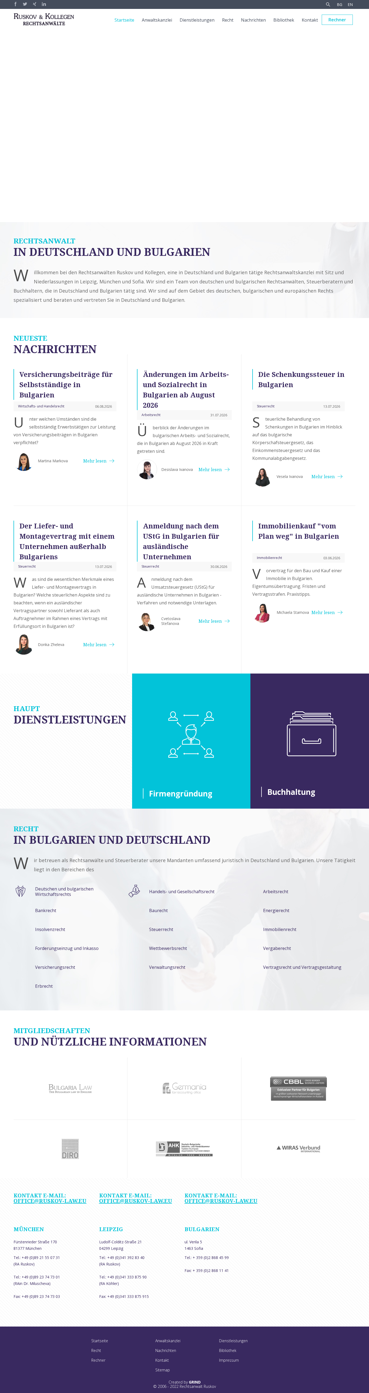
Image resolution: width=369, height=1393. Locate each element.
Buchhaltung (291, 792)
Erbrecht (44, 986)
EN (350, 4)
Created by (185, 1382)
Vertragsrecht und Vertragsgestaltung (302, 967)
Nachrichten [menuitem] (253, 20)
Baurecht (158, 910)
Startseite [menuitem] (124, 20)
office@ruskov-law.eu (50, 1200)
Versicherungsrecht (55, 967)
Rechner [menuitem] (337, 20)
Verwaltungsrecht (167, 967)
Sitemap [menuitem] (162, 1369)
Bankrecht (45, 910)
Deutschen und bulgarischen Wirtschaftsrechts (64, 891)
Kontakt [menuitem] (310, 20)
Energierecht (276, 910)
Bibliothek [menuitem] (283, 20)
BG (339, 4)
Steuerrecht (161, 929)
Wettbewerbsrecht (168, 948)
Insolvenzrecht (50, 929)
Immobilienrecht (279, 929)
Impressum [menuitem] (229, 1360)
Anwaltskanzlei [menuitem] (157, 20)
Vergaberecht (277, 948)
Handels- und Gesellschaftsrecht (181, 891)
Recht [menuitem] (227, 20)
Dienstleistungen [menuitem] (197, 20)
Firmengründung (180, 793)
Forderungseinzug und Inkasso (67, 948)
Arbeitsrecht (275, 891)
